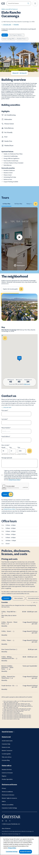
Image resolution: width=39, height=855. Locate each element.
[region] (19, 845)
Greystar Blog (6, 760)
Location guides (6, 754)
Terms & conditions (7, 791)
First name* (4, 410)
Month (3, 447)
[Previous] (31, 602)
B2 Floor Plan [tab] (18, 203)
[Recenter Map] (5, 338)
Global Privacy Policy (14, 479)
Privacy (4, 788)
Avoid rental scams (7, 741)
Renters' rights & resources (9, 798)
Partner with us (6, 765)
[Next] (37, 602)
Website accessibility (7, 804)
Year (19, 447)
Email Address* (5, 436)
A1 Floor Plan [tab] (6, 203)
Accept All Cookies (25, 851)
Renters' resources (7, 750)
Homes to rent (6, 737)
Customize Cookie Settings (9, 808)
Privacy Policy (12, 848)
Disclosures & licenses (8, 795)
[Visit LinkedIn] (6, 821)
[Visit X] (10, 821)
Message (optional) (6, 458)
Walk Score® (27, 384)
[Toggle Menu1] (35, 3)
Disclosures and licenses (9, 784)
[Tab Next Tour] (36, 204)
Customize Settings (11, 851)
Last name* (4, 419)
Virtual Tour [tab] (29, 203)
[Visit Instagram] (2, 821)
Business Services (7, 769)
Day (11, 447)
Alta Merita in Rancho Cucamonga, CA (11, 833)
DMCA (4, 801)
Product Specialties (7, 779)
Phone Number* (6, 427)
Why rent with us (6, 757)
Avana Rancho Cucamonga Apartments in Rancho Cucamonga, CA (18, 831)
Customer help (6, 744)
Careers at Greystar (7, 773)
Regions (4, 776)
